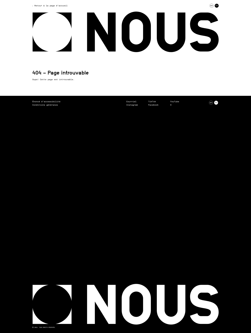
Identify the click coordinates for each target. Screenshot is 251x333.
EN (212, 6)
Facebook (153, 105)
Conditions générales (45, 105)
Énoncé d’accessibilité (46, 102)
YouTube (174, 102)
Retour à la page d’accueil (51, 6)
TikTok (152, 102)
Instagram (132, 105)
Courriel (131, 102)
